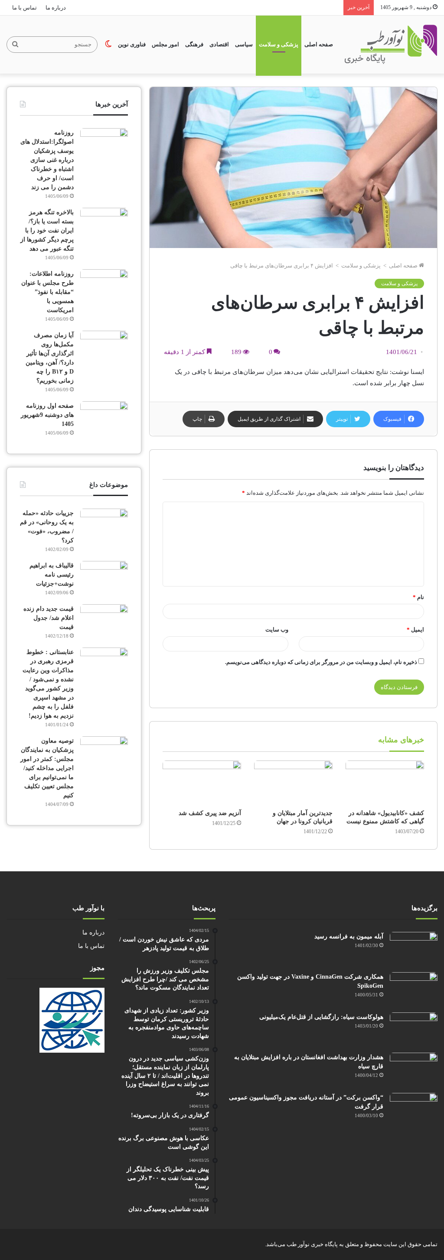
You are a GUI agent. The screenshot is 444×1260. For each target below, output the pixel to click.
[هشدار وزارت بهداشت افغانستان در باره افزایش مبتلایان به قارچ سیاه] (413, 1069)
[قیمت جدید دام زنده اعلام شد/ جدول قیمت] (104, 620)
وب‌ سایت (276, 629)
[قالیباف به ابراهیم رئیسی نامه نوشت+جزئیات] (104, 577)
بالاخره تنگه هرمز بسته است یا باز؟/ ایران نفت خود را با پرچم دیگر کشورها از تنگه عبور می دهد (47, 230)
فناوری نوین (132, 44)
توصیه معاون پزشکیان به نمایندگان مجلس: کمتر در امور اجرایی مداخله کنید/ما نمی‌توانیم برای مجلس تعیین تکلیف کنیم (47, 768)
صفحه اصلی (318, 44)
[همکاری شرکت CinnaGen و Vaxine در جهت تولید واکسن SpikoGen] (413, 988)
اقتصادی (219, 44)
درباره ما (56, 7)
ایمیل (415, 629)
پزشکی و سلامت (278, 44)
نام (418, 597)
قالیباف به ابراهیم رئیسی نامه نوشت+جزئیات (51, 574)
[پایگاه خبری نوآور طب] (391, 44)
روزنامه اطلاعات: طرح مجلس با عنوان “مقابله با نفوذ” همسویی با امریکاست (47, 292)
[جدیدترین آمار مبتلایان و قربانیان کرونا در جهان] (293, 783)
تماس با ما (24, 7)
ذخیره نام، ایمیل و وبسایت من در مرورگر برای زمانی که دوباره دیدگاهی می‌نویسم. (321, 662)
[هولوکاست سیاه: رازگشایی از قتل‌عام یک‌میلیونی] (413, 1028)
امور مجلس (165, 44)
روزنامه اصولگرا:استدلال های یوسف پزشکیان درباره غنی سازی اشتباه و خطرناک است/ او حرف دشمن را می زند (47, 159)
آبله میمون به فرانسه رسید (348, 936)
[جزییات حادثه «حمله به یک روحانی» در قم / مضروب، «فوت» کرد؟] (104, 525)
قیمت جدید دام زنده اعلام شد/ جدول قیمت (48, 618)
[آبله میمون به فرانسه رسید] (413, 948)
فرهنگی (194, 44)
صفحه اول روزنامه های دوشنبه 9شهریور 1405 (47, 415)
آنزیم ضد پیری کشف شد (210, 813)
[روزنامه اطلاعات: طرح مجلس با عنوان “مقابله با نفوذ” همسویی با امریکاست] (104, 285)
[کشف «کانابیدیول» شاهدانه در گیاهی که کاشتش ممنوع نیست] (385, 783)
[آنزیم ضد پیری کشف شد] (202, 783)
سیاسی (244, 44)
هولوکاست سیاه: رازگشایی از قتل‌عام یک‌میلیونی (321, 1017)
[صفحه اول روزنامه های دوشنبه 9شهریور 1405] (104, 417)
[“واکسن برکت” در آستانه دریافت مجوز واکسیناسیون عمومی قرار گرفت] (413, 1109)
